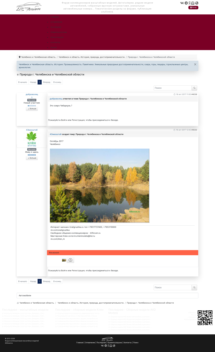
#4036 (194, 94)
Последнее (101, 342)
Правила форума (115, 342)
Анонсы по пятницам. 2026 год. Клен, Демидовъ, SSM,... (24, 313)
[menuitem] (54, 17)
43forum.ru (192, 312)
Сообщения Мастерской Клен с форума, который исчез (77, 318)
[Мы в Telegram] (186, 3)
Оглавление (90, 342)
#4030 (194, 130)
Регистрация (78, 120)
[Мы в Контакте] (182, 3)
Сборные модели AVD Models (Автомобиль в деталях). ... (130, 317)
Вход (194, 7)
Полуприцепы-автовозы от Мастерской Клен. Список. (77, 316)
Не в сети (31, 100)
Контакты (128, 342)
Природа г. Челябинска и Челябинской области (103, 98)
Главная (79, 342)
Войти (64, 120)
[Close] (195, 64)
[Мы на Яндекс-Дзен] (189, 3)
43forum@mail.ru (190, 319)
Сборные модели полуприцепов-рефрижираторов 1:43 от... (78, 313)
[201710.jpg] (99, 185)
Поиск (135, 342)
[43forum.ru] (29, 6)
